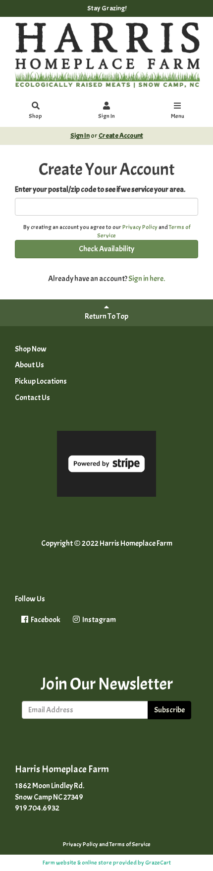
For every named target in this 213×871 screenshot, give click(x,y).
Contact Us (32, 398)
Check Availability (106, 249)
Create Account (121, 135)
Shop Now (31, 349)
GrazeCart (158, 863)
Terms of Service (130, 844)
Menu (177, 116)
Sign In (106, 116)
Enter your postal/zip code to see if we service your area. (100, 189)
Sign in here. (146, 279)
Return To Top (106, 316)
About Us (29, 365)
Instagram (98, 620)
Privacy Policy (140, 227)
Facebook (45, 620)
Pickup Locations (41, 381)
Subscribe (169, 710)
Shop (35, 116)
